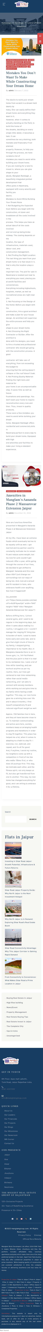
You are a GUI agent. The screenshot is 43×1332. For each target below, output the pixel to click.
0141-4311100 (8, 1089)
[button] (40, 36)
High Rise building (15, 1003)
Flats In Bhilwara (33, 1306)
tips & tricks (12, 1031)
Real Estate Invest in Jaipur (16, 66)
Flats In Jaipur (23, 1279)
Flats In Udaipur (15, 1295)
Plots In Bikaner (8, 1303)
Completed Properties (9, 1308)
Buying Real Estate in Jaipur (16, 60)
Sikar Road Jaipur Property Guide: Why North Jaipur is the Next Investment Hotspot (20, 893)
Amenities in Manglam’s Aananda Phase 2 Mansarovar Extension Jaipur (21, 501)
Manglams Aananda (14, 652)
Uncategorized (13, 1036)
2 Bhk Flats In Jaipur (23, 1282)
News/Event (18, 62)
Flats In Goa (34, 1290)
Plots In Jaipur (35, 1279)
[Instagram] (17, 1219)
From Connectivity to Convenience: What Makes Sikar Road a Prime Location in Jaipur (20, 980)
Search (8, 812)
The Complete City (24, 491)
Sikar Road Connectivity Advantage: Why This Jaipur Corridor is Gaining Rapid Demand (21, 951)
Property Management (17, 1012)
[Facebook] (12, 1219)
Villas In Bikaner (34, 1300)
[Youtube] (21, 1219)
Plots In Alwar (17, 1306)
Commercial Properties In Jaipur (20, 1287)
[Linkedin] (30, 1219)
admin (11, 90)
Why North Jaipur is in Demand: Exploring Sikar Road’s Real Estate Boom (20, 922)
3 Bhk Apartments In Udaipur (19, 1298)
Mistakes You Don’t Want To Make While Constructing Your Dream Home (21, 79)
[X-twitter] (26, 1219)
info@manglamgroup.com (14, 1098)
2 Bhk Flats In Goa (22, 1293)
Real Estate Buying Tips (25, 64)
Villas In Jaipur (8, 1282)
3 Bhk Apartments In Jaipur (17, 1285)
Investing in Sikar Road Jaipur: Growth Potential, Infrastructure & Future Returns (20, 864)
